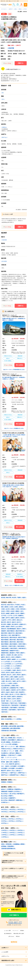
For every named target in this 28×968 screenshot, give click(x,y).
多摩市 (3, 626)
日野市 (14, 620)
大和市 (13, 657)
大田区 (17, 609)
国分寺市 (3, 622)
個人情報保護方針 (8, 933)
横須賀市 (12, 652)
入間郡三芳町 (14, 685)
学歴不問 (11, 764)
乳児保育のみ (16, 742)
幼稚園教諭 (16, 844)
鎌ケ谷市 (3, 696)
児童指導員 (10, 846)
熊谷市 (19, 670)
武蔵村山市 (22, 624)
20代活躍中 (13, 766)
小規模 (19, 755)
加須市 (13, 672)
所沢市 (8, 672)
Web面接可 (19, 768)
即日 (21, 751)
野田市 (23, 690)
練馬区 (13, 613)
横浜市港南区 (5, 639)
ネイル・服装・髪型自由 (18, 746)
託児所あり (18, 791)
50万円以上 (4, 819)
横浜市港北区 (13, 637)
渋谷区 (3, 611)
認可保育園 (4, 261)
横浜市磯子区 (16, 635)
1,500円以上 (20, 832)
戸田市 (6, 677)
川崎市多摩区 (5, 648)
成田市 (3, 692)
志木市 (21, 677)
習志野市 (21, 692)
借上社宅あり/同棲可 (7, 796)
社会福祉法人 (5, 753)
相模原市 (3, 631)
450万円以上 (12, 809)
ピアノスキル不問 (6, 744)
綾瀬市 (14, 659)
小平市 (9, 620)
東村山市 (19, 620)
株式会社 (12, 753)
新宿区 (6, 607)
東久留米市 (15, 624)
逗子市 (20, 655)
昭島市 (13, 617)
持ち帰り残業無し (6, 742)
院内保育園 (13, 730)
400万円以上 (21, 809)
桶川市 (13, 679)
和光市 (3, 679)
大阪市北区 (4, 712)
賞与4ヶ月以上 (11, 770)
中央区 (23, 604)
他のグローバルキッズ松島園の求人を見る (14, 428)
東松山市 (18, 672)
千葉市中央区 (13, 703)
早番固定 (9, 782)
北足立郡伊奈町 (5, 685)
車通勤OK (4, 740)
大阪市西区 (4, 709)
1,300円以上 (12, 834)
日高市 (23, 681)
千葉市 (21, 687)
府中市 (8, 617)
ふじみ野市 (9, 683)
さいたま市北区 (5, 661)
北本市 (22, 679)
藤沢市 (3, 655)
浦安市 (14, 696)
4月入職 (3, 751)
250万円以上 (21, 811)
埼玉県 (14, 597)
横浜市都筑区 (13, 644)
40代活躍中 (4, 768)
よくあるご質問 (7, 930)
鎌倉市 (22, 652)
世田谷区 (22, 609)
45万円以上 (12, 819)
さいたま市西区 (21, 659)
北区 (21, 611)
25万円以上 (19, 821)
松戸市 (19, 690)
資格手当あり (5, 775)
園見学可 (3, 770)
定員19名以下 (12, 755)
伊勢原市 (18, 657)
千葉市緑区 (23, 705)
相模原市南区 (5, 652)
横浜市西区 (4, 633)
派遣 (3, 92)
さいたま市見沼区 (6, 663)
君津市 (9, 696)
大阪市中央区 (20, 709)
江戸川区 (3, 615)
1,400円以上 (4, 834)
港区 (2, 607)
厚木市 (8, 657)
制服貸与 (10, 791)
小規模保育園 (5, 728)
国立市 (9, 622)
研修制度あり (18, 789)
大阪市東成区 (5, 707)
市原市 (6, 694)
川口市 (24, 670)
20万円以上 (4, 823)
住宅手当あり (5, 772)
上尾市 (14, 674)
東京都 (3, 597)
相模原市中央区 (14, 650)
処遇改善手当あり (15, 775)
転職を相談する (14, 909)
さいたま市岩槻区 (6, 670)
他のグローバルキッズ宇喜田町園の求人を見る (14, 369)
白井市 (14, 698)
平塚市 (18, 652)
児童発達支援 (5, 730)
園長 (2, 737)
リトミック (21, 759)
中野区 (8, 611)
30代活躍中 (21, 766)
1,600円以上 (12, 832)
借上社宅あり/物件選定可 (17, 793)
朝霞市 (16, 677)
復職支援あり (20, 800)
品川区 (8, 609)
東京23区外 (10, 604)
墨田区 (21, 607)
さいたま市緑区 (15, 668)
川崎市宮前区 (13, 648)
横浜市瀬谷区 (5, 642)
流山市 (11, 694)
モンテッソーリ (5, 759)
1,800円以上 (20, 830)
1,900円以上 (12, 830)
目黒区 (13, 609)
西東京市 (3, 628)
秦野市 (3, 657)
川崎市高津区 (20, 646)
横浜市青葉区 (5, 644)
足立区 (17, 613)
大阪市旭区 (21, 707)
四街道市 (19, 696)
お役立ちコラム (5, 956)
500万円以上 (4, 809)
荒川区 (3, 613)
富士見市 (8, 681)
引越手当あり (13, 772)
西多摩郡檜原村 (11, 628)
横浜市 (19, 628)
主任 (6, 737)
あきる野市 (19, 626)
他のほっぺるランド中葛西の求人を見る (14, 585)
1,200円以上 (20, 834)
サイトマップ (15, 930)
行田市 (3, 672)
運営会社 (18, 936)
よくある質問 (5, 952)
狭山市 (9, 674)
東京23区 (3, 604)
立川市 (15, 615)
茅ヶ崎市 (14, 655)
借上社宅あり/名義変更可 (8, 798)
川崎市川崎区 (22, 644)
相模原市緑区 (5, 650)
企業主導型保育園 (15, 728)
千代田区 (17, 604)
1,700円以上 (4, 832)
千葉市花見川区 (5, 705)
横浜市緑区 (20, 639)
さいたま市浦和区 (16, 666)
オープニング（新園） (13, 751)
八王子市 (9, 615)
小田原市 (8, 655)
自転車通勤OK (12, 740)
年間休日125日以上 (6, 748)
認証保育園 (20, 726)
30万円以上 (12, 821)
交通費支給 (4, 127)
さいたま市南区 (5, 668)
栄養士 (3, 844)
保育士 (3, 99)
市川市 (3, 690)
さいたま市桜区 (5, 666)
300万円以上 (12, 811)
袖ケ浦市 (3, 698)
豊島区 (17, 611)
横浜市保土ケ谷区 (6, 635)
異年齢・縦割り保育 (6, 762)
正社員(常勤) (8, 719)
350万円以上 (4, 811)
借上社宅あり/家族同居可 (8, 800)
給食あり (3, 789)
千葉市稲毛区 (14, 705)
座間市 (9, 659)
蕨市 (2, 677)
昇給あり (23, 775)
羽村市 (13, 626)
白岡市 (15, 683)
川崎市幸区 (4, 646)
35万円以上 (4, 821)
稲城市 (8, 626)
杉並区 (13, 611)
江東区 (3, 609)
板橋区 (8, 613)
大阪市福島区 (13, 707)
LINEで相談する (14, 915)
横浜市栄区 (13, 642)
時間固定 (3, 782)
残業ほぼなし (20, 740)
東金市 (13, 692)
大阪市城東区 (12, 709)
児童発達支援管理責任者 (8, 848)
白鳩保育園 (11, 48)
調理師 (22, 844)
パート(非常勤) (17, 719)
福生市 (14, 622)
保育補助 (14, 744)
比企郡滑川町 (5, 687)
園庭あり (18, 753)
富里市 (19, 698)
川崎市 (24, 628)
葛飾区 (22, 613)
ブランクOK (4, 764)
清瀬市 (9, 624)
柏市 (2, 694)
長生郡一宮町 (5, 701)
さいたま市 (13, 701)
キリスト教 (14, 759)
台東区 (16, 607)
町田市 (22, 617)
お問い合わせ (11, 936)
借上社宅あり (5, 793)
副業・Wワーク (5, 746)
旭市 (17, 692)
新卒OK (17, 764)
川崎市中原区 (12, 646)
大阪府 (23, 597)
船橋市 (8, 690)
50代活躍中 (12, 768)
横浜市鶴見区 (11, 631)
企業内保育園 (12, 726)
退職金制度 (4, 791)
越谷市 (23, 674)
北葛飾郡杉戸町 (14, 687)
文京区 (11, 607)
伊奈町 (19, 701)
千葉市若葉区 (22, 703)
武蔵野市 (20, 615)
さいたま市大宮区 (16, 661)
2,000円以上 (4, 830)
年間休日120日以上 (18, 748)
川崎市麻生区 (22, 648)
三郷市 (14, 681)
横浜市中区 (11, 633)
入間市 (11, 677)
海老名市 (3, 659)
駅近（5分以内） (18, 737)
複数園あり (4, 755)
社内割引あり (5, 802)
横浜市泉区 (20, 642)
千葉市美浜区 (5, 703)
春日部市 (3, 674)
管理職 (10, 737)
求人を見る (19, 365)
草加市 (19, 674)
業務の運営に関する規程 (19, 933)
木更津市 (13, 690)
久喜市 (17, 679)
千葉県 (19, 597)
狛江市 (19, 622)
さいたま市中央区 (17, 663)
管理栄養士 (9, 844)
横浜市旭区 (13, 639)
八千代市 (16, 694)
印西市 (9, 698)
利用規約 (22, 930)
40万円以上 (19, 819)
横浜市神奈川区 (20, 631)
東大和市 (3, 624)
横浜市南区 (19, 633)
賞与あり (18, 770)
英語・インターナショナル (8, 757)
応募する (20, 63)
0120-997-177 (15, 922)
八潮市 (3, 681)
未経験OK (16, 762)
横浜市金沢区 (5, 637)
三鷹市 (3, 617)
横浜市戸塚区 (22, 637)
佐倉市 (8, 692)
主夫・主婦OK (5, 766)
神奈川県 (8, 597)
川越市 (14, 670)
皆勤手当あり (5, 137)
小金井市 (3, 620)
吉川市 (3, 683)
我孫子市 (22, 694)
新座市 (8, 679)
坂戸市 (19, 681)
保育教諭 (3, 846)
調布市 (17, 617)
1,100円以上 (4, 837)
